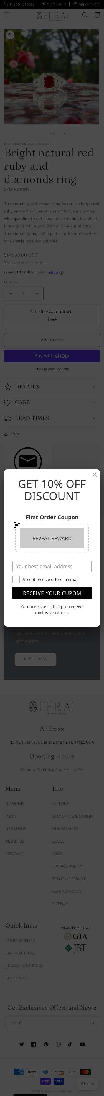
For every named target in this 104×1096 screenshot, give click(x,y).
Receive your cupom (52, 593)
